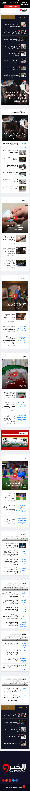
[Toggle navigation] (13, 10)
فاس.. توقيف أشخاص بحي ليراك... (12, 723)
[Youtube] (10, 780)
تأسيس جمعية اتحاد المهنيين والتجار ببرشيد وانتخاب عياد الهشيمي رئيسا (10, 594)
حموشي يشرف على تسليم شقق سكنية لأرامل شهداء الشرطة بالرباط (16, 305)
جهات (18, 59)
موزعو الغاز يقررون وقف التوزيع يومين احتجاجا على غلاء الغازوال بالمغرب (11, 623)
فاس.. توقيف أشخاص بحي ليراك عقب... (11, 158)
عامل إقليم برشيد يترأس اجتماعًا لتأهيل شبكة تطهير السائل (16, 636)
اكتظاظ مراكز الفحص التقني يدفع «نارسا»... (10, 187)
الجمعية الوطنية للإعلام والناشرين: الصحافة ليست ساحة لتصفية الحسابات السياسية (11, 562)
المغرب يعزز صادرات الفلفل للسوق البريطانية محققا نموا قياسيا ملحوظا (10, 601)
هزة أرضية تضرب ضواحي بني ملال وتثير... (12, 54)
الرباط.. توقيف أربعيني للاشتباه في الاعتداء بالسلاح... (11, 33)
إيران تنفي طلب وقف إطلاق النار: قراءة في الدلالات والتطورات (16, 383)
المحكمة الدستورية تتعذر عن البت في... (10, 180)
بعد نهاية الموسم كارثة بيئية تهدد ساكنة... (12, 61)
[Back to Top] (24, 786)
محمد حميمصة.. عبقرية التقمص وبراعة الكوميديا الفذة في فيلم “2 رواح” (11, 545)
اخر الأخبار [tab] (21, 17)
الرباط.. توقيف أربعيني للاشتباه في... (11, 716)
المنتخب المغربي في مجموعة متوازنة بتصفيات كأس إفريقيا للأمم (16, 485)
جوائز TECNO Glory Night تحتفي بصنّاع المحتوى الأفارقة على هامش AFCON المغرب (10, 570)
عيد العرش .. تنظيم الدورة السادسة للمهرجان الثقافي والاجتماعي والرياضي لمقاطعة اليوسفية (11, 698)
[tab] (8, 17)
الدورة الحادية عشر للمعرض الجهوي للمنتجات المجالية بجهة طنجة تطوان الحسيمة (10, 690)
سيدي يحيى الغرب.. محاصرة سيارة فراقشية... (10, 151)
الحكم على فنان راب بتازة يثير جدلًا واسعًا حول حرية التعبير (10, 644)
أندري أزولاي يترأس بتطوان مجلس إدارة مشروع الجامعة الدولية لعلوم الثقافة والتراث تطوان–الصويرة (10, 553)
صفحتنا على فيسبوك (12, 6)
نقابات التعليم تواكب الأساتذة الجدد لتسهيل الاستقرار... (12, 76)
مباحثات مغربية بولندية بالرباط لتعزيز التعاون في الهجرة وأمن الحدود (11, 609)
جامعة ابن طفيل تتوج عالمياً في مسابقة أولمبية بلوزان (16, 537)
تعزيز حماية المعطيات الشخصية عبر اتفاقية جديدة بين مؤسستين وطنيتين (10, 616)
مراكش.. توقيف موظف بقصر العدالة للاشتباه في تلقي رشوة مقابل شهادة (16, 3)
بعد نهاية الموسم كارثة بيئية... (11, 743)
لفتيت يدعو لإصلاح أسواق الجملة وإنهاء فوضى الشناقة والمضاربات (16, 585)
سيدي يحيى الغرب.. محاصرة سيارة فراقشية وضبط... (12, 47)
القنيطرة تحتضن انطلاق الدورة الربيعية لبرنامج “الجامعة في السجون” (12, 652)
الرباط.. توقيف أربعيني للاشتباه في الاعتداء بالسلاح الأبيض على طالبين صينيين (15, 136)
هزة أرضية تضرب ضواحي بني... (12, 736)
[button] (3, 2)
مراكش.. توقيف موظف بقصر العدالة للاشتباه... (10, 144)
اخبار (19, 23)
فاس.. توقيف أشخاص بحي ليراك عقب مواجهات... (11, 40)
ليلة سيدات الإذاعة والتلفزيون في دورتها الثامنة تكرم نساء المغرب (15, 681)
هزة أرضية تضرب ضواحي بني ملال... (10, 173)
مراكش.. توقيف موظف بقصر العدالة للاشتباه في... (12, 25)
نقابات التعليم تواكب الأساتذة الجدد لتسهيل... (11, 166)
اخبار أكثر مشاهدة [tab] (21, 707)
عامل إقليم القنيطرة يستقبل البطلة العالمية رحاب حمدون (10, 666)
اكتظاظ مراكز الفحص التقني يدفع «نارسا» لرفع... (12, 69)
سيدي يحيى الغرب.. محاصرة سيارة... (12, 730)
